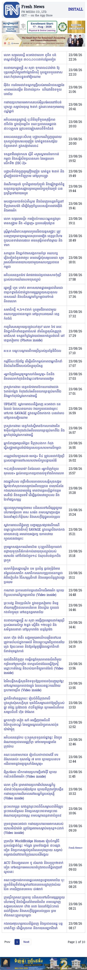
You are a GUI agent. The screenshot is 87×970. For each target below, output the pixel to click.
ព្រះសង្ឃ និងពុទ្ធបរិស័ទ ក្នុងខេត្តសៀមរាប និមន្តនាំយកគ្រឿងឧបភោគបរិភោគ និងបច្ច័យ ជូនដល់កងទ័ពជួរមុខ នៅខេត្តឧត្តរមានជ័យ (31, 608)
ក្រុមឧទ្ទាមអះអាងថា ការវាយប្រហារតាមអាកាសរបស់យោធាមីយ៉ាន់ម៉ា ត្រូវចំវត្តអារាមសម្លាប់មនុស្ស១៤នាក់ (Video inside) (34, 828)
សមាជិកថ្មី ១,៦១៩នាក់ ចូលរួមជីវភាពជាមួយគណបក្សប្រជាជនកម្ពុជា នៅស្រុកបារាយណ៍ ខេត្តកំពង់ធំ (31, 314)
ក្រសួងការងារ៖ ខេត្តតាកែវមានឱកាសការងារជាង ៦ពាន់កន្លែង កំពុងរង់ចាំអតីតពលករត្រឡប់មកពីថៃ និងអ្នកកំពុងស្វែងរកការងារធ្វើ (32, 392)
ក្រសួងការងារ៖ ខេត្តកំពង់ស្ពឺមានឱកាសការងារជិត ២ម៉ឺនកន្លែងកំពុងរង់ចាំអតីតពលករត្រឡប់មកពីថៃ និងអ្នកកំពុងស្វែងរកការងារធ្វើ (34, 431)
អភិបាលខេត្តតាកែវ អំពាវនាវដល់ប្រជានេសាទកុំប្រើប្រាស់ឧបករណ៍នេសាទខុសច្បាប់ (32, 277)
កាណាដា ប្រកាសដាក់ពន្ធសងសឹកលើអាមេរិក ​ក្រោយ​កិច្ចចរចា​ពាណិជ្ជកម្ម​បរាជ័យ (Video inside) (34, 592)
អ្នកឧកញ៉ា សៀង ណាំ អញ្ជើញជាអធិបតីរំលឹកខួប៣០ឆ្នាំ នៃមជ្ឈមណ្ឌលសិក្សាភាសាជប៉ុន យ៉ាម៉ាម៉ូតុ (31, 725)
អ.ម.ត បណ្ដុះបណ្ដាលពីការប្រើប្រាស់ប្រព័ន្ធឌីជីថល (32, 351)
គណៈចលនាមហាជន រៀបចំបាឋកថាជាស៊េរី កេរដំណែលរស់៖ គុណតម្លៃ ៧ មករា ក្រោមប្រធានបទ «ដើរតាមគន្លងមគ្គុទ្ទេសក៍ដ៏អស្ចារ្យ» (32, 759)
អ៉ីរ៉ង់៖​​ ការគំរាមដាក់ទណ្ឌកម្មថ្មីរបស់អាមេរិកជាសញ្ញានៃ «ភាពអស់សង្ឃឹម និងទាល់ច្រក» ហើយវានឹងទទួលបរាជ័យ (34, 90)
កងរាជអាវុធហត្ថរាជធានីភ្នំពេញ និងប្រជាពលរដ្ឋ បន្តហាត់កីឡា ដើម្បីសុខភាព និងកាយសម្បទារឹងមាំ (33, 926)
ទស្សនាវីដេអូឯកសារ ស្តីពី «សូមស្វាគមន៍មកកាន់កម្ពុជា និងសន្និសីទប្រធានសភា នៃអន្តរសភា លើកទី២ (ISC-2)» (31, 159)
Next (26, 942)
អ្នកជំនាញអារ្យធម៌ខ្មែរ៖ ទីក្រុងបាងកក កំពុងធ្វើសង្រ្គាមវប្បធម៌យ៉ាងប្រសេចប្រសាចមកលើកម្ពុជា (32, 445)
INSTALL (75, 9)
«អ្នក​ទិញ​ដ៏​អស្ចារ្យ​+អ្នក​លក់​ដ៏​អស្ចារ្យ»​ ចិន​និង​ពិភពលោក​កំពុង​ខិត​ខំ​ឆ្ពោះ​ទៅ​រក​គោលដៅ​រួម (29, 376)
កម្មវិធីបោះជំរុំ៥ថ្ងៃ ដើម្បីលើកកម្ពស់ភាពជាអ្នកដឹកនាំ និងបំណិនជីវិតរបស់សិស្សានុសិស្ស (33, 363)
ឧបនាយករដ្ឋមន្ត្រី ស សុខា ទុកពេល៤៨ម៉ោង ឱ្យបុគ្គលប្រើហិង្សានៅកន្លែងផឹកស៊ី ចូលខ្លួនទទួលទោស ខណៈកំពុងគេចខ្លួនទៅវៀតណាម (33, 72)
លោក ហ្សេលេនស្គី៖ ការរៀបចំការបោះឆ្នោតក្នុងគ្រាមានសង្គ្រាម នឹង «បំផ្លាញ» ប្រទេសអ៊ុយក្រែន (32, 221)
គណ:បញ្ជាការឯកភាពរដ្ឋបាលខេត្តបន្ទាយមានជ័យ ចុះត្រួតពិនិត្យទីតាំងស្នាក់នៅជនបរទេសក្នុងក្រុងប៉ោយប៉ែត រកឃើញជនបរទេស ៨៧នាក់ (34, 885)
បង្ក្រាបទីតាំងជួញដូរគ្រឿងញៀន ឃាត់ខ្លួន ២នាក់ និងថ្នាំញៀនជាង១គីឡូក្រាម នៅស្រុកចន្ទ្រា (34, 174)
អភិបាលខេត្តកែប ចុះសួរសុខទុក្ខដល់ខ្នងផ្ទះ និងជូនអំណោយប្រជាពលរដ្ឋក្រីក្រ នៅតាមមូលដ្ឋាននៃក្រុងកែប (33, 742)
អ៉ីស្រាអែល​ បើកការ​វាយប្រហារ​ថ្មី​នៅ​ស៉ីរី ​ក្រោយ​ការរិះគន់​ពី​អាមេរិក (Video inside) (30, 774)
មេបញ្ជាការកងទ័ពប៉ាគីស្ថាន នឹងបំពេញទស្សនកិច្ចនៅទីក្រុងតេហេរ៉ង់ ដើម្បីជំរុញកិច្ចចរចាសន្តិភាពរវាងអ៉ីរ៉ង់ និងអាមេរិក (34, 206)
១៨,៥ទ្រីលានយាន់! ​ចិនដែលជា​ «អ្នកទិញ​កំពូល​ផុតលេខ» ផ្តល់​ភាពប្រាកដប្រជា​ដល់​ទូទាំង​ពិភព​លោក (34, 471)
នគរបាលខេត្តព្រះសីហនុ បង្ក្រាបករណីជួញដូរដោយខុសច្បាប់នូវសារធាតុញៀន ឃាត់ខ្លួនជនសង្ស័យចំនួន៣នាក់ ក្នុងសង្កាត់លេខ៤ (33, 141)
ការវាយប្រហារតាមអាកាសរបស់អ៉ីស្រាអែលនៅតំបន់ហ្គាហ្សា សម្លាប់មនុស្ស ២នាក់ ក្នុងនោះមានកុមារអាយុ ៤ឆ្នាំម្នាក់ (34, 107)
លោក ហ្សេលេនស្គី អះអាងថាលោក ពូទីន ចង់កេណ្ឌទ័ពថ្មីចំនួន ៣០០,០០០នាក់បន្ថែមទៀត (30, 57)
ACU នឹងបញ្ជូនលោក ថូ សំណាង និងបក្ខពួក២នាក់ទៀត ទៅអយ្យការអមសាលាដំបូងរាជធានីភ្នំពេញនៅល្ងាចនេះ (33, 867)
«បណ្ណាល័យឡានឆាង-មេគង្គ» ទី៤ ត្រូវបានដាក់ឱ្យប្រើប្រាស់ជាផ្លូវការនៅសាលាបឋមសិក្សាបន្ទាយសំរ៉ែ (34, 458)
